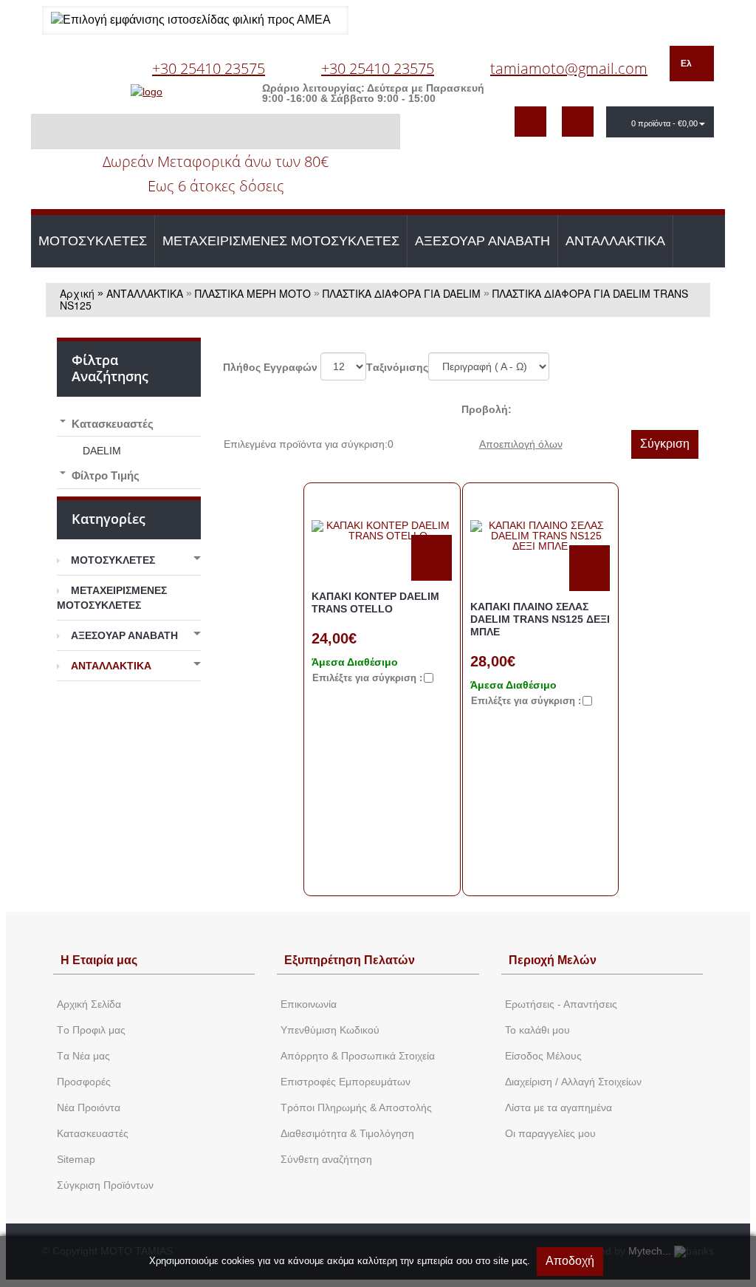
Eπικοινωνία (309, 1004)
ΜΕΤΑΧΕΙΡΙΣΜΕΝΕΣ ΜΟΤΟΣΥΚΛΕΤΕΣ (280, 240)
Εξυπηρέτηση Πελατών (349, 960)
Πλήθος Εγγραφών (270, 367)
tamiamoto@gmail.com (568, 68)
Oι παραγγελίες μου (550, 1133)
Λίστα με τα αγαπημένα (558, 1107)
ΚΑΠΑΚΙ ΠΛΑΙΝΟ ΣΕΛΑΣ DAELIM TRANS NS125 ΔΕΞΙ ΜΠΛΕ (540, 619)
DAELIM (102, 451)
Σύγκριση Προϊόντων (105, 1185)
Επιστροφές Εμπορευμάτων (345, 1082)
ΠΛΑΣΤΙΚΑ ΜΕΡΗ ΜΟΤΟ (253, 293)
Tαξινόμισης (397, 367)
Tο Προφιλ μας (91, 1030)
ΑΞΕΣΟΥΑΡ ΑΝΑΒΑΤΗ (482, 240)
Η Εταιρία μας (99, 960)
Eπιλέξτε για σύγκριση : (367, 677)
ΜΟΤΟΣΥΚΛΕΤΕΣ (92, 240)
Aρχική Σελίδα (89, 1004)
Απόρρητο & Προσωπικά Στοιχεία (358, 1056)
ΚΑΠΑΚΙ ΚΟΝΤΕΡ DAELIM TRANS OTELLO (375, 602)
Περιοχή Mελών (553, 960)
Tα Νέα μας (83, 1056)
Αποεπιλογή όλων (521, 444)
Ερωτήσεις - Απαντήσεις (561, 1004)
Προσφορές (84, 1082)
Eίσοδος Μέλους (543, 1056)
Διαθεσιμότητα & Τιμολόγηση (347, 1133)
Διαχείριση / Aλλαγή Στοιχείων (573, 1082)
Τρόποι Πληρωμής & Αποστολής (356, 1107)
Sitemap (76, 1159)
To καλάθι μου (537, 1030)
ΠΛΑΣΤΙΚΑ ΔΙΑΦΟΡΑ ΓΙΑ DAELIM (402, 293)
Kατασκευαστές (92, 1133)
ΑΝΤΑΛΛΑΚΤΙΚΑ (615, 240)
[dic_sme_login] (578, 121)
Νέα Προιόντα (88, 1107)
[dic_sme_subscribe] (530, 121)
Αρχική (77, 293)
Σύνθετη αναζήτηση (326, 1159)
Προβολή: (486, 409)
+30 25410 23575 (208, 68)
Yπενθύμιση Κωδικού (330, 1030)
